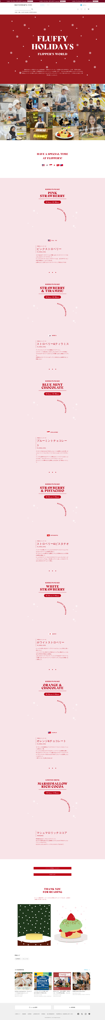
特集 (19, 12)
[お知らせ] (85, 9)
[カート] (88, 9)
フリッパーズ (25, 958)
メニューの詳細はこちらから (53, 868)
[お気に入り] (81, 9)
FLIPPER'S (18, 958)
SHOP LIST (52, 874)
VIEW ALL (86, 969)
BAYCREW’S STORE (24, 5)
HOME (16, 12)
